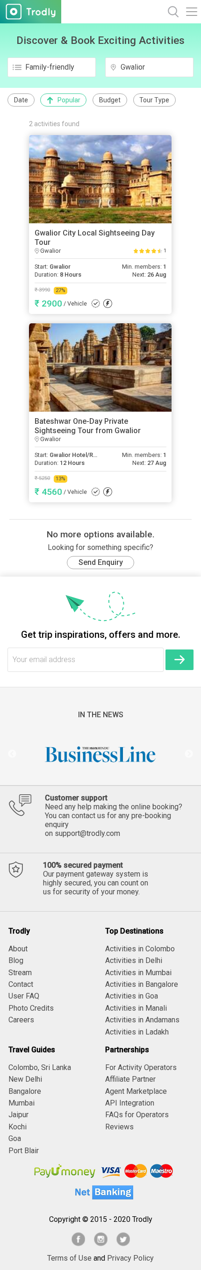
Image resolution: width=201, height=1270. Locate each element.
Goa (14, 1138)
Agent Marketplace (136, 1091)
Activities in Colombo (140, 948)
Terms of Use (69, 1258)
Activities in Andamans (142, 1019)
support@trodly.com (87, 833)
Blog (15, 960)
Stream (20, 972)
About (18, 948)
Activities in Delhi (133, 960)
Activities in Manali (136, 1008)
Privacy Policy (130, 1258)
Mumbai (21, 1103)
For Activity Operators (141, 1067)
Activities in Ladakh (137, 1031)
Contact (20, 984)
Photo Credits (31, 1008)
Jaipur (18, 1114)
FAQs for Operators (137, 1114)
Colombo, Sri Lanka (39, 1067)
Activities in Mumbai (138, 972)
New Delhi (25, 1079)
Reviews (119, 1126)
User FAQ (23, 996)
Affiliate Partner (130, 1079)
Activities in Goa (131, 996)
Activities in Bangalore (141, 984)
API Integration (129, 1103)
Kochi (17, 1126)
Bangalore (24, 1091)
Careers (21, 1019)
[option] (100, 754)
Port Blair (23, 1150)
